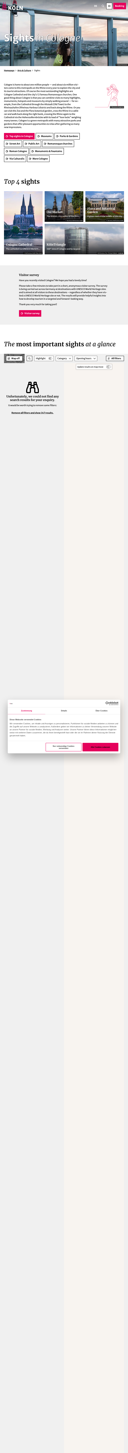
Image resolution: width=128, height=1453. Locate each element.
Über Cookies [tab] (102, 711)
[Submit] (29, 358)
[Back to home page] (12, 6)
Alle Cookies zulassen (100, 747)
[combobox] (29, 358)
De (95, 6)
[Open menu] (109, 6)
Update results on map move (90, 367)
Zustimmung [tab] (26, 711)
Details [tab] (64, 711)
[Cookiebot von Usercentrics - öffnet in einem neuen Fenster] (107, 703)
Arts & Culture (24, 70)
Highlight (41, 358)
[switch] (50, 358)
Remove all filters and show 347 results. (33, 412)
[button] (115, 358)
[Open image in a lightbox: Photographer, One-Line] (106, 95)
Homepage (9, 70)
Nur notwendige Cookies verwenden (63, 747)
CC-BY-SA (120, 253)
